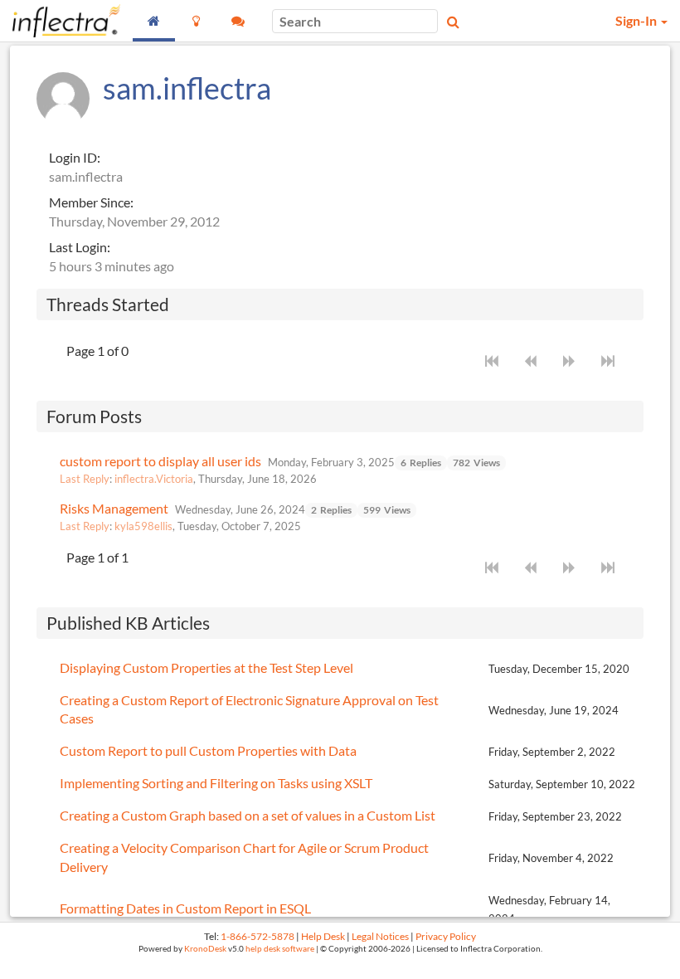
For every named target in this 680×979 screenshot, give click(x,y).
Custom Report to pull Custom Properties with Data (208, 750)
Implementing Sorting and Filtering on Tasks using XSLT (216, 783)
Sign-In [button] (637, 20)
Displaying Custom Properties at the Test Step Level (206, 667)
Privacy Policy (445, 936)
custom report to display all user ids (160, 461)
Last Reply (84, 478)
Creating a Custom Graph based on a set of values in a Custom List (247, 815)
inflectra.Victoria (153, 478)
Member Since (89, 202)
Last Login (78, 247)
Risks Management (114, 508)
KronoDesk (205, 948)
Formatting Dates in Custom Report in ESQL (185, 908)
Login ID (73, 157)
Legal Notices (380, 936)
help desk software (279, 948)
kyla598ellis (143, 526)
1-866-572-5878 (257, 936)
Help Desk (323, 936)
